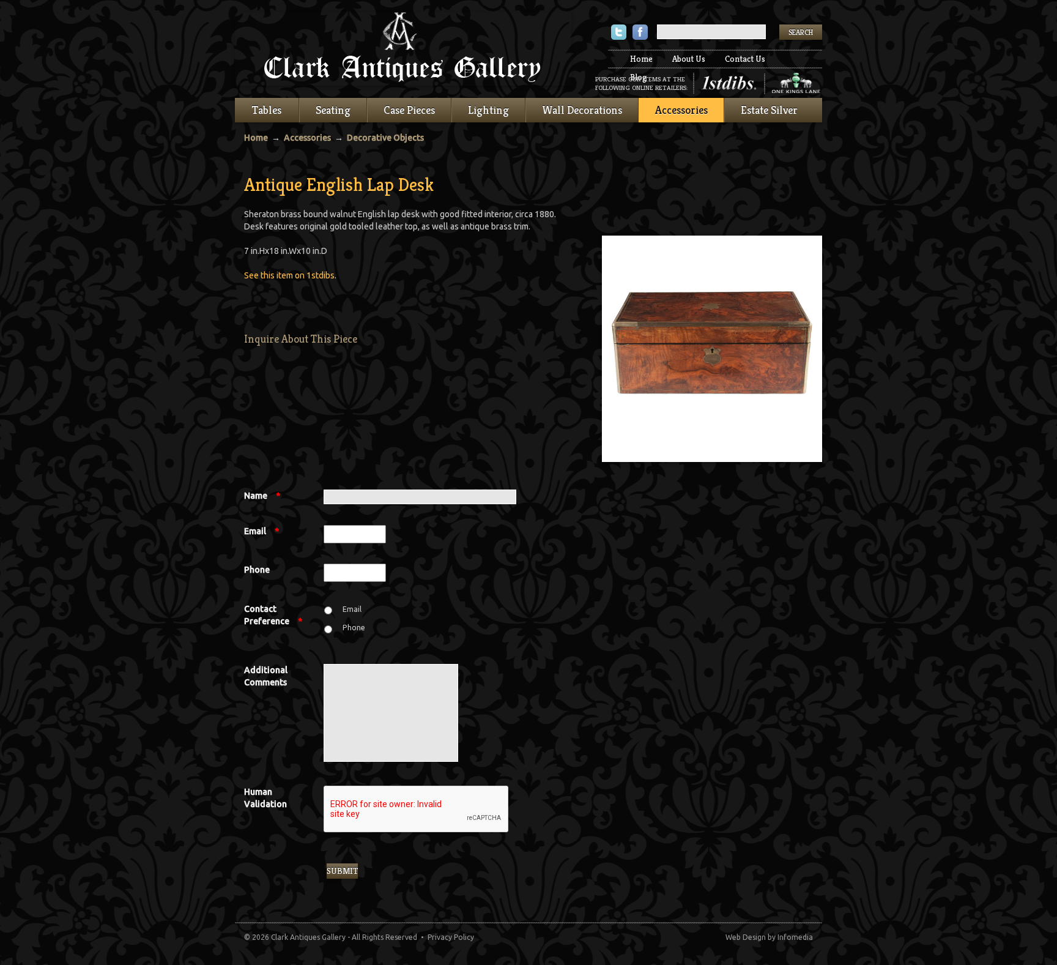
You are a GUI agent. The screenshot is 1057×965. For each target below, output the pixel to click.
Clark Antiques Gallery (403, 49)
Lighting (488, 110)
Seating (333, 110)
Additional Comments (265, 676)
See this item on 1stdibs (289, 275)
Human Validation (265, 798)
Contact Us (745, 58)
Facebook (640, 33)
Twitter (619, 33)
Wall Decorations (582, 110)
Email (261, 531)
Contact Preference (273, 615)
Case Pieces (409, 110)
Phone (257, 570)
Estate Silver (769, 110)
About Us (688, 58)
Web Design (745, 937)
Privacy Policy (451, 937)
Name (262, 496)
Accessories (681, 110)
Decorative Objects (385, 138)
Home (641, 58)
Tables (266, 110)
